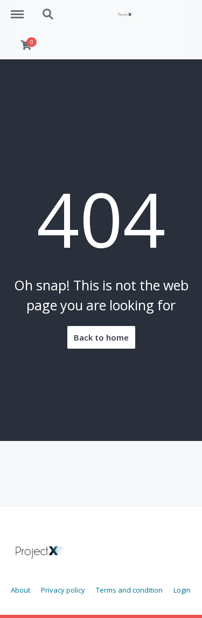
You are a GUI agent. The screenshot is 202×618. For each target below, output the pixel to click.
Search (48, 8)
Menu (21, 8)
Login (182, 590)
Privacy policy (63, 590)
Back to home (101, 337)
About (20, 590)
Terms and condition (129, 590)
